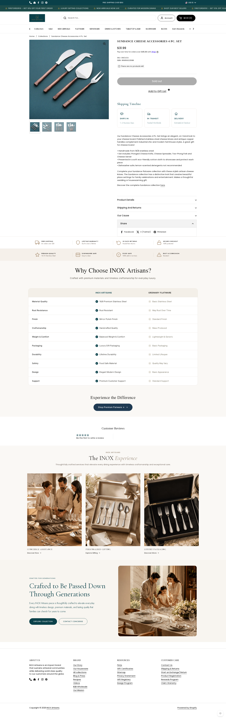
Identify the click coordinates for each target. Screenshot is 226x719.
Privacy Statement (126, 675)
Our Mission (78, 690)
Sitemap (121, 672)
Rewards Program (169, 679)
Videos (76, 683)
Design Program (125, 683)
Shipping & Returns (170, 668)
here (162, 185)
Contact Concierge (73, 621)
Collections (43, 36)
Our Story (77, 665)
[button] (186, 18)
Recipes (77, 679)
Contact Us (166, 665)
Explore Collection (43, 621)
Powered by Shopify (187, 707)
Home (32, 36)
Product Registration (171, 675)
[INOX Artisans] (37, 18)
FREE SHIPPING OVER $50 (113, 2)
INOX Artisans (53, 707)
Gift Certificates (125, 668)
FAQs (119, 665)
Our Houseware (80, 668)
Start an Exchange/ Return (174, 672)
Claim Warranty (168, 683)
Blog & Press (79, 675)
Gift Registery (124, 679)
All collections (79, 672)
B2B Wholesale (80, 686)
